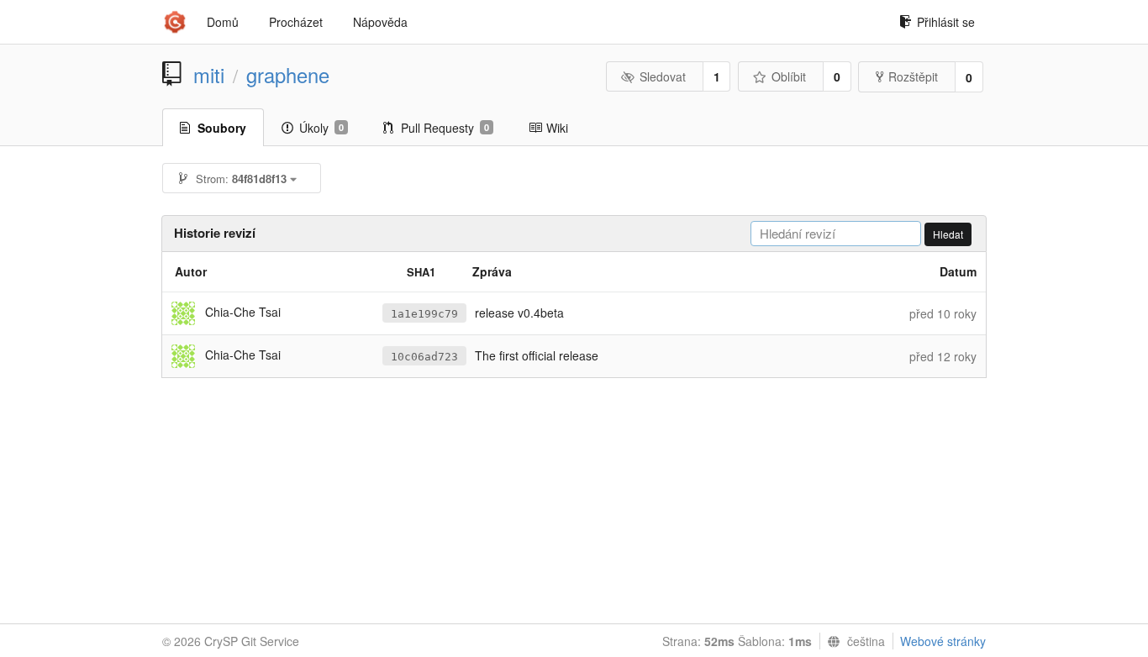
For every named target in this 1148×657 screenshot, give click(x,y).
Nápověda (380, 21)
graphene (287, 74)
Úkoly (321, 127)
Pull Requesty (445, 127)
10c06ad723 (424, 356)
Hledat (948, 234)
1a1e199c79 (424, 313)
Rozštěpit (913, 76)
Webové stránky (943, 641)
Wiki (557, 127)
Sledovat (663, 76)
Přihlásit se (946, 21)
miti (208, 74)
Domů (223, 21)
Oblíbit (788, 76)
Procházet (296, 21)
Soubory (221, 127)
